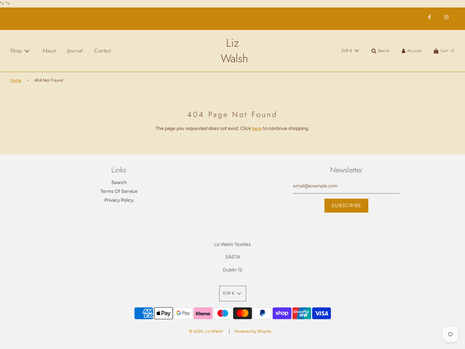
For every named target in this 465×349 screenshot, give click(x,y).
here (257, 128)
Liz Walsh (232, 50)
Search (119, 182)
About (49, 50)
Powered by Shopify (253, 331)
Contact (102, 50)
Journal (75, 50)
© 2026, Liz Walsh (206, 331)
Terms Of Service (119, 191)
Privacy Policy (119, 200)
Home (15, 80)
